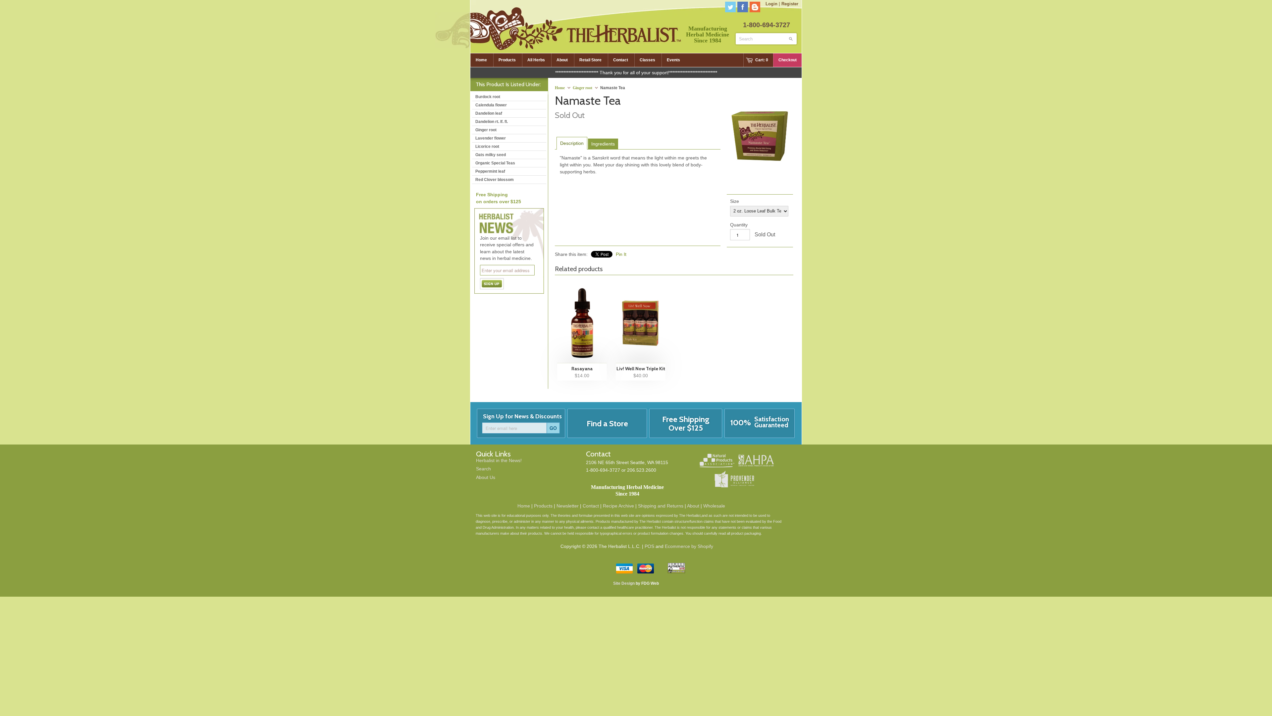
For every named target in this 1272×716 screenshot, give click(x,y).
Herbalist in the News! (499, 460)
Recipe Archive (618, 505)
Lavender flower (490, 138)
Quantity (739, 224)
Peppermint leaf (490, 171)
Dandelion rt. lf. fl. (491, 121)
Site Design (624, 583)
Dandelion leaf (488, 113)
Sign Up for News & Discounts (522, 416)
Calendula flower (491, 105)
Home (523, 505)
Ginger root (582, 88)
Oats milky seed (490, 154)
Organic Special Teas (495, 163)
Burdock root (487, 96)
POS (649, 546)
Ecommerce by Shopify (689, 546)
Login (771, 3)
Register (789, 3)
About (693, 505)
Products (543, 505)
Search (483, 468)
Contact (591, 505)
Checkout (787, 60)
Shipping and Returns (660, 505)
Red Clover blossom (494, 179)
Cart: (761, 60)
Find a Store (607, 423)
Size (734, 201)
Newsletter (567, 505)
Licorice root (487, 146)
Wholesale (714, 505)
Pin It (621, 254)
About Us (485, 477)
